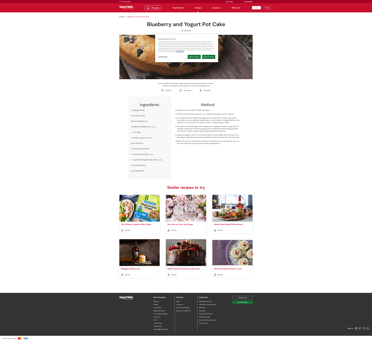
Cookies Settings (162, 56)
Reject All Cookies (194, 56)
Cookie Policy (179, 51)
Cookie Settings (243, 302)
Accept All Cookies (208, 56)
